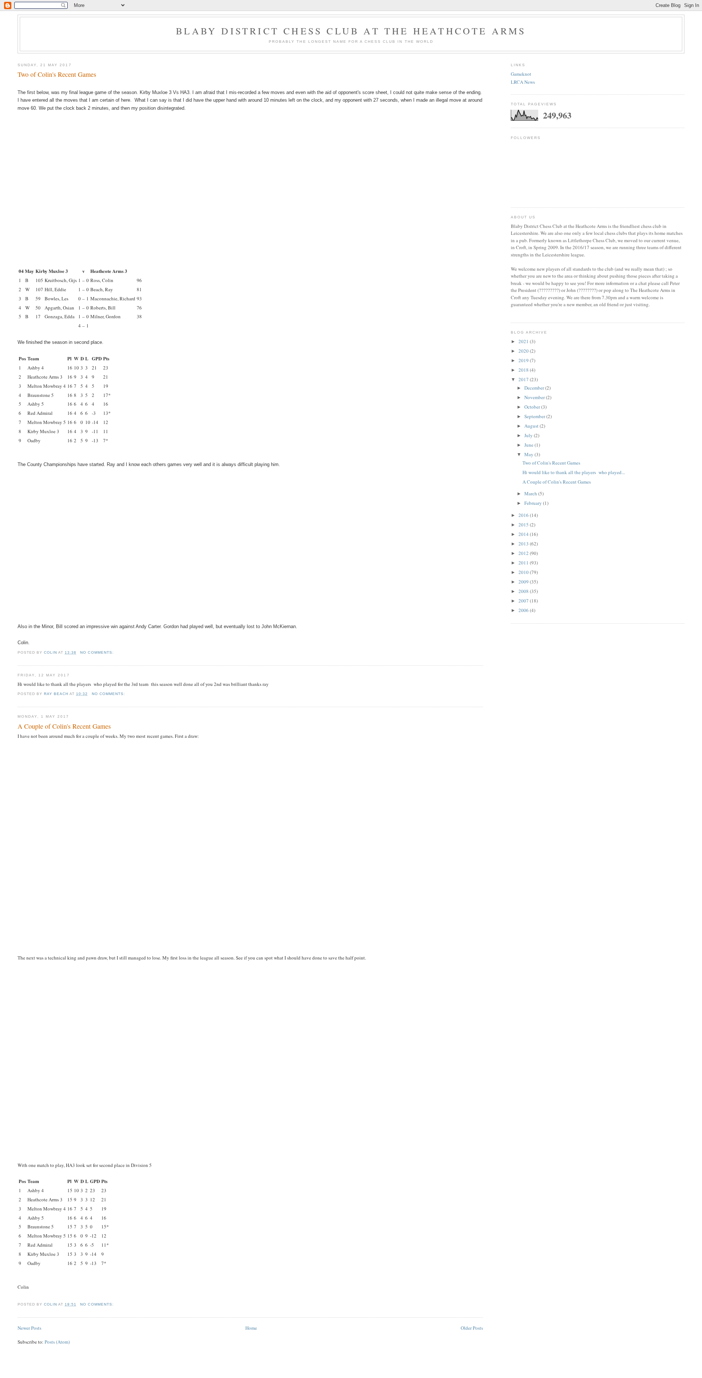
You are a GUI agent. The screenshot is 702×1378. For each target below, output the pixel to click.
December (534, 387)
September (535, 416)
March (531, 493)
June (529, 445)
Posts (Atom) (57, 1341)
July (529, 435)
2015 (524, 524)
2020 (524, 351)
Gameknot (521, 74)
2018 (524, 370)
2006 (524, 610)
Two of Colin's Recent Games (57, 74)
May (529, 454)
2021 (524, 341)
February (533, 503)
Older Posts (472, 1328)
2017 (524, 379)
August (532, 426)
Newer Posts (29, 1328)
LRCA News (523, 82)
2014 (524, 534)
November (535, 397)
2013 (524, 543)
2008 (524, 591)
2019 (524, 360)
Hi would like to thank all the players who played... (573, 472)
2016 (524, 515)
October (532, 406)
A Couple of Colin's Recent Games (64, 726)
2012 (524, 553)
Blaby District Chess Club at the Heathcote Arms (351, 31)
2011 (524, 562)
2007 (524, 600)
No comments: (97, 652)
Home (251, 1328)
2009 (524, 581)
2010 (524, 572)
